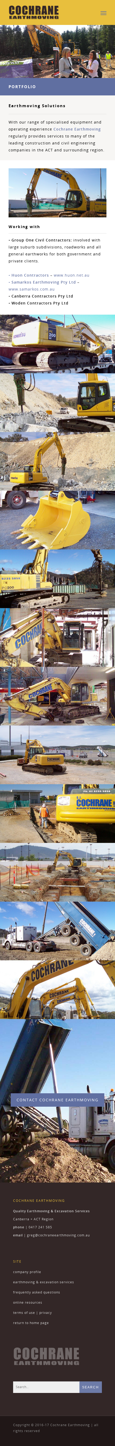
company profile (27, 1272)
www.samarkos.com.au (32, 289)
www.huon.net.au (72, 275)
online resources (27, 1302)
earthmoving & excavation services (43, 1282)
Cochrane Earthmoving (77, 129)
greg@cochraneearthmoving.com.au (58, 1235)
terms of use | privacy (32, 1312)
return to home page (31, 1323)
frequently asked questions (36, 1292)
